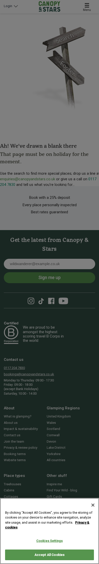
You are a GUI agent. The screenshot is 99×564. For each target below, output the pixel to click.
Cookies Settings (49, 541)
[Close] (92, 505)
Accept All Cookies (49, 555)
